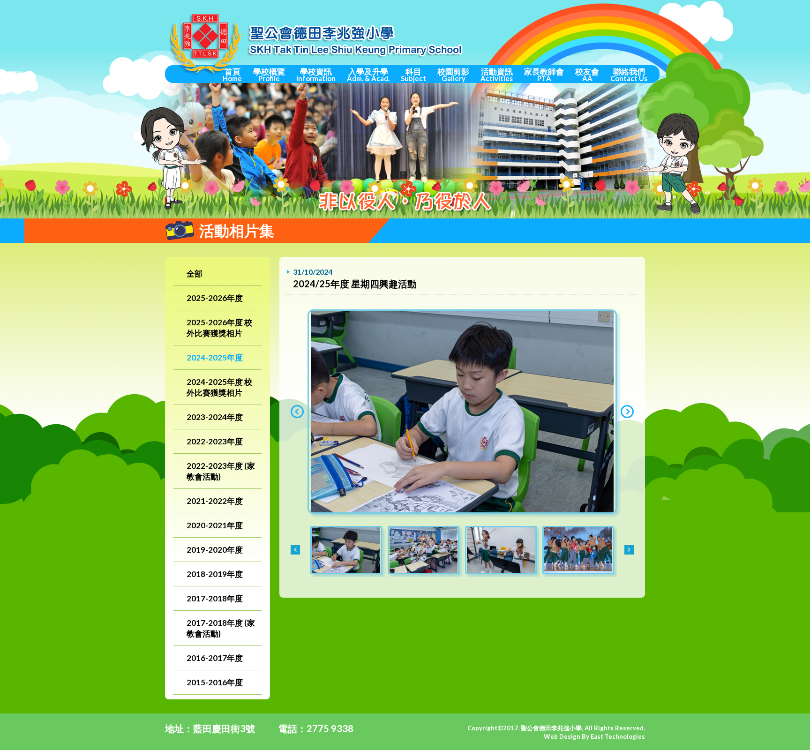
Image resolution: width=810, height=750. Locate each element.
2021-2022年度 (215, 501)
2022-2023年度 (215, 441)
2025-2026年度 (215, 298)
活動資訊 (496, 74)
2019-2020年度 (215, 550)
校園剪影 (453, 74)
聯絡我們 (628, 74)
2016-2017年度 (215, 658)
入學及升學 (368, 74)
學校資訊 (316, 74)
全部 (194, 273)
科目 (413, 74)
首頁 (232, 74)
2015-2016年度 (215, 682)
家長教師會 (544, 74)
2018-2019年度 (215, 574)
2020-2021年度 (215, 525)
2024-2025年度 (215, 357)
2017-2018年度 (215, 598)
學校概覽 (269, 74)
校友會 (587, 74)
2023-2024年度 (215, 417)
